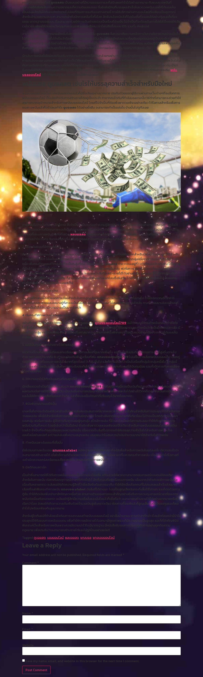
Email (27, 629)
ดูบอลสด (40, 537)
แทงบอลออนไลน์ (104, 537)
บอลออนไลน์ (55, 537)
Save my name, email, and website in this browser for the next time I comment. (82, 661)
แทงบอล (85, 537)
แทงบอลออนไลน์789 (110, 322)
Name (27, 613)
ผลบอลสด (78, 234)
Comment (30, 562)
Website (28, 645)
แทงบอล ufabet (65, 450)
